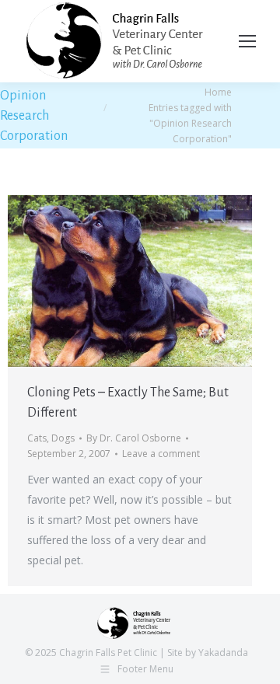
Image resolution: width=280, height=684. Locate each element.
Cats (37, 438)
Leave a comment (161, 453)
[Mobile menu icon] (247, 41)
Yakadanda (223, 652)
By (133, 438)
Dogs (63, 438)
